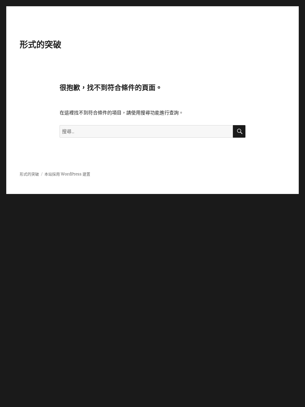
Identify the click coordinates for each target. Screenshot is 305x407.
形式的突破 (40, 45)
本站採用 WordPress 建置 (67, 174)
